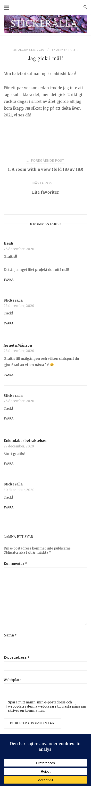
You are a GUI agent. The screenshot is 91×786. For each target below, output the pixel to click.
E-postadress (17, 657)
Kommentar (15, 564)
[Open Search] (85, 7)
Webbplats (13, 680)
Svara (9, 279)
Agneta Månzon (18, 345)
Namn (10, 635)
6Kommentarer (65, 49)
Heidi (8, 243)
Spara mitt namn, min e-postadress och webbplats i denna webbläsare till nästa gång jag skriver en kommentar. (47, 706)
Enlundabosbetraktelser (25, 440)
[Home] (45, 32)
